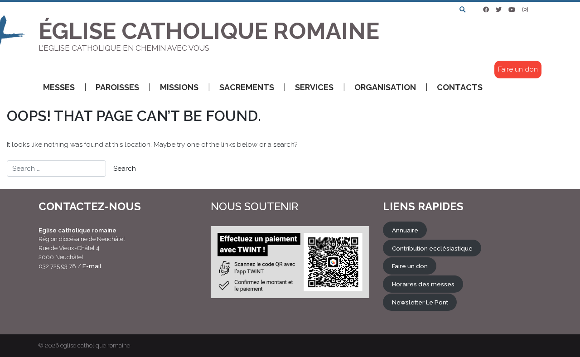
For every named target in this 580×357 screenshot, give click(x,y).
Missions (179, 87)
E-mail (92, 266)
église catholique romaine (95, 345)
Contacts (460, 87)
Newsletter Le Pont (420, 302)
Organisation (385, 87)
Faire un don (518, 69)
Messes (59, 87)
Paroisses (117, 87)
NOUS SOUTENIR (254, 206)
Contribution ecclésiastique (432, 247)
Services (314, 87)
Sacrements (246, 87)
